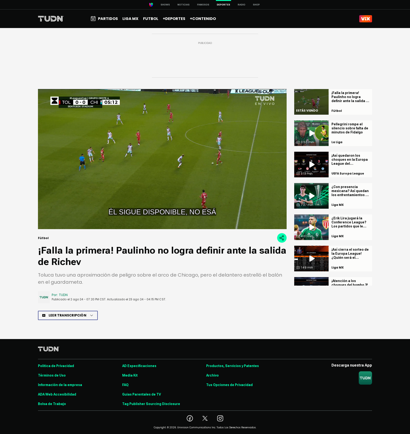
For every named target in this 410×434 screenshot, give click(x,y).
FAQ (125, 385)
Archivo (212, 375)
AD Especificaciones (139, 366)
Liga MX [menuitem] (130, 18)
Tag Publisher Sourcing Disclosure (151, 404)
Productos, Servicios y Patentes (232, 366)
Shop (256, 4)
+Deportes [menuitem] (174, 18)
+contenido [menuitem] (203, 18)
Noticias (183, 4)
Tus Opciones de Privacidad (229, 385)
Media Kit (130, 375)
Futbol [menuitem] (150, 18)
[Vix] (365, 18)
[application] (162, 159)
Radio (241, 4)
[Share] (282, 238)
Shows (165, 4)
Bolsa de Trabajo (52, 404)
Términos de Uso (52, 375)
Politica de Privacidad (56, 366)
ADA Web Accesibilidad (57, 394)
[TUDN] (51, 18)
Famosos (203, 4)
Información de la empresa (60, 385)
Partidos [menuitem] (108, 18)
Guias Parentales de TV (141, 394)
